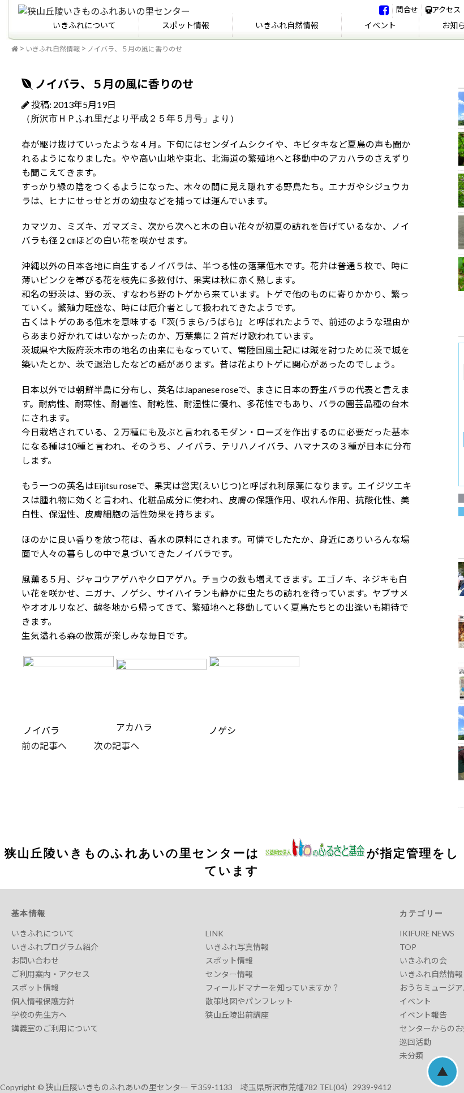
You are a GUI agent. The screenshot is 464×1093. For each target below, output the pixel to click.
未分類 (411, 1055)
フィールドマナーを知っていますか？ (272, 987)
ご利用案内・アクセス (50, 974)
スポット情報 (185, 25)
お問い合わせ (35, 960)
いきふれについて (84, 25)
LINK (214, 933)
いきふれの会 (423, 960)
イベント (380, 25)
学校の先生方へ (39, 1014)
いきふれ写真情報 (237, 947)
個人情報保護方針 (43, 1001)
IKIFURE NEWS (426, 933)
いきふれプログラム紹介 (54, 947)
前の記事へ (44, 745)
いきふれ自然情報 (287, 25)
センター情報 (229, 974)
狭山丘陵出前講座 (237, 1014)
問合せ (407, 9)
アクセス (446, 9)
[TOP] (14, 49)
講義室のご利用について (54, 1028)
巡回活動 (415, 1042)
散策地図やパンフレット (249, 1001)
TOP (407, 947)
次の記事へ (103, 745)
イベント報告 (423, 1014)
